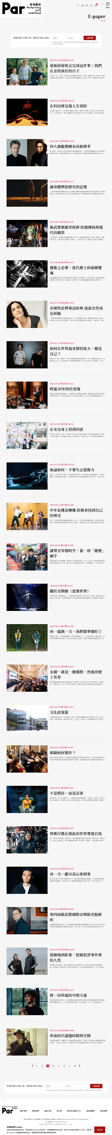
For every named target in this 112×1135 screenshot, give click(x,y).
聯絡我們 (35, 1111)
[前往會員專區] (91, 5)
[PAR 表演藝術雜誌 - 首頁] (22, 9)
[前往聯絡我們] (87, 5)
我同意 (99, 1129)
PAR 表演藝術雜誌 (10, 1110)
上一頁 (32, 1066)
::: (102, 3)
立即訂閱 (89, 38)
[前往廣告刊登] (82, 5)
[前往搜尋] (78, 5)
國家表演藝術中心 (74, 1111)
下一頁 (79, 1066)
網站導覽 (103, 1111)
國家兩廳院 (90, 1111)
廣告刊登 (48, 1111)
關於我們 (23, 1111)
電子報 (59, 1111)
